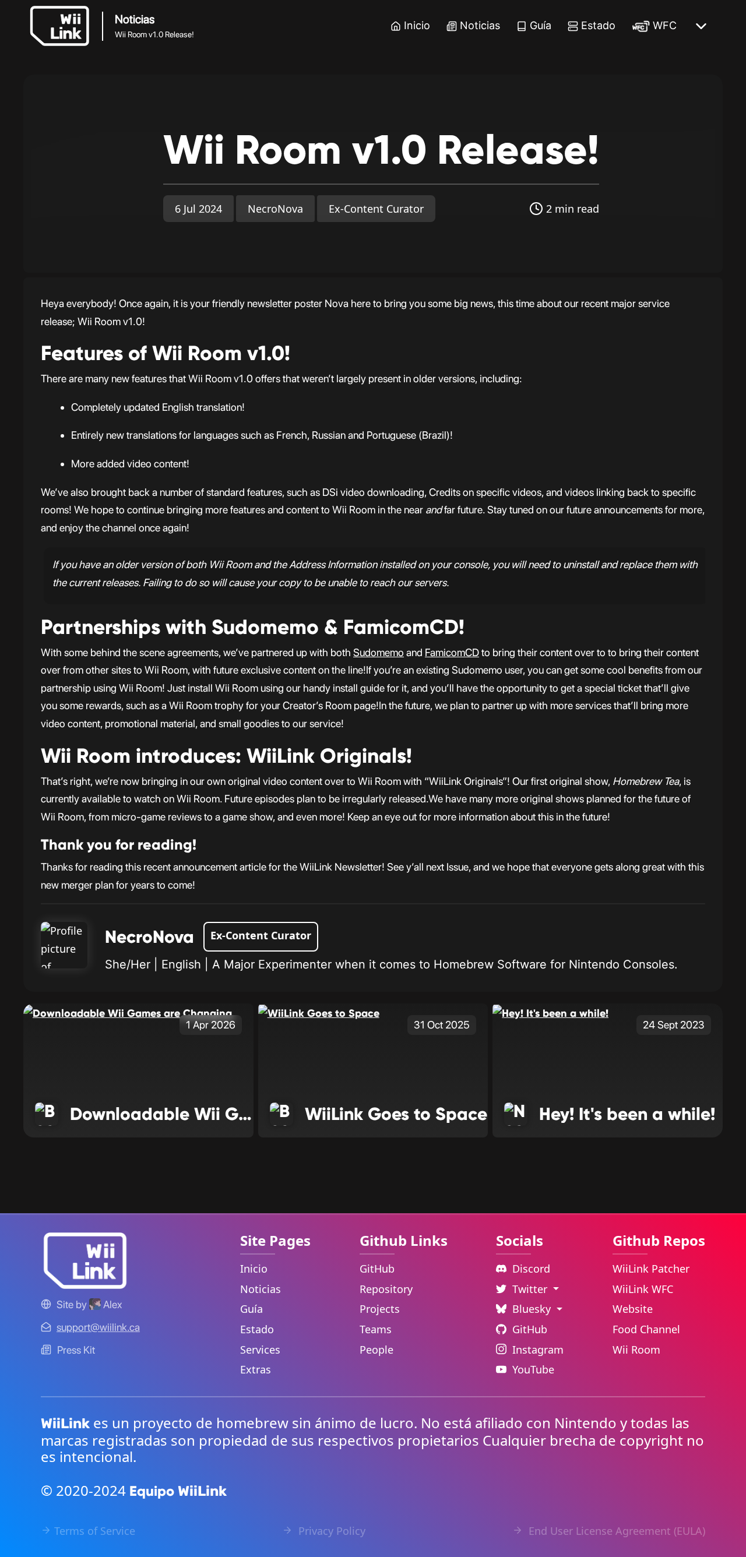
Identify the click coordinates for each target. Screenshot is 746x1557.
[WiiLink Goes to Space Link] (318, 1012)
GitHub (377, 1269)
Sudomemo (378, 652)
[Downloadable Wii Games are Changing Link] (127, 1012)
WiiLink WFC (643, 1289)
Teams (376, 1329)
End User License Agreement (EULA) (615, 1531)
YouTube (533, 1369)
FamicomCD (452, 652)
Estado (598, 25)
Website (633, 1309)
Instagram (538, 1350)
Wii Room (636, 1350)
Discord (531, 1269)
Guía (540, 25)
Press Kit (76, 1350)
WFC (665, 25)
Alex (111, 1304)
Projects (380, 1309)
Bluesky (533, 1309)
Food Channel (646, 1329)
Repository (386, 1289)
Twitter (531, 1289)
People (376, 1350)
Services (260, 1350)
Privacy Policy (330, 1531)
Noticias (480, 25)
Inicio (417, 25)
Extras (255, 1369)
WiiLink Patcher (651, 1269)
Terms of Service (94, 1531)
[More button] (701, 26)
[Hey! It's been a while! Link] (550, 1012)
